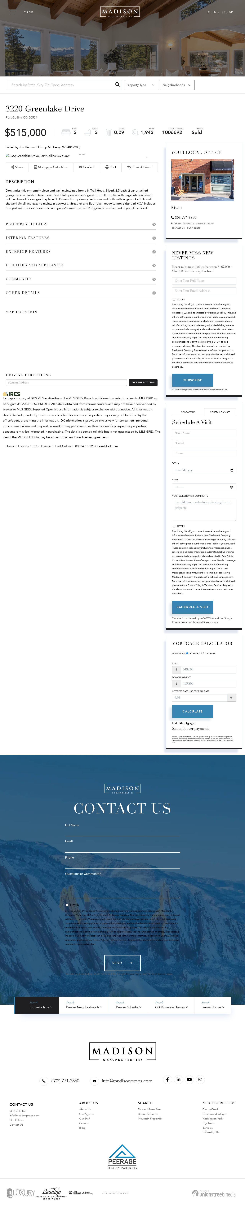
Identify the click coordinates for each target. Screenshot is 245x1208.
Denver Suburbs (127, 1007)
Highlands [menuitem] (209, 1123)
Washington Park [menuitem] (213, 1118)
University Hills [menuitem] (211, 1132)
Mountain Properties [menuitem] (150, 1118)
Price (175, 663)
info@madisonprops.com (127, 1081)
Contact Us (178, 228)
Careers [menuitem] (84, 1123)
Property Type (39, 1007)
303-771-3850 (185, 217)
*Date (175, 462)
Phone (69, 857)
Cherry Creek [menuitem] (211, 1109)
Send (117, 963)
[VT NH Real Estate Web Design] (213, 1193)
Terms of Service (202, 622)
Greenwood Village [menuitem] (214, 1114)
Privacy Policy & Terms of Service (204, 358)
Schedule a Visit (220, 412)
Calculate (193, 711)
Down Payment (181, 677)
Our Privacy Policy (115, 1193)
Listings (23, 446)
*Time (175, 479)
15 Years (210, 653)
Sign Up (227, 12)
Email (69, 841)
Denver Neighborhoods (82, 1007)
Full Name (72, 825)
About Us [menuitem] (85, 1109)
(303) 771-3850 (65, 1081)
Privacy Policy (179, 622)
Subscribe (192, 380)
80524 (79, 446)
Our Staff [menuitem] (84, 1118)
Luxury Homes (211, 1007)
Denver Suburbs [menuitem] (148, 1114)
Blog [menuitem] (82, 1128)
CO (35, 446)
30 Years (194, 653)
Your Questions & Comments (190, 495)
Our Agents (193, 228)
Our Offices (17, 1120)
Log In (211, 12)
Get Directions (143, 382)
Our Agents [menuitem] (86, 1114)
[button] (117, 85)
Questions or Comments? (83, 874)
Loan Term (178, 653)
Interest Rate (190, 691)
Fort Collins (63, 446)
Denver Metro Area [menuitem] (149, 1109)
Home (10, 446)
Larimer (46, 446)
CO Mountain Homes (170, 1007)
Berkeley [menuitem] (208, 1128)
